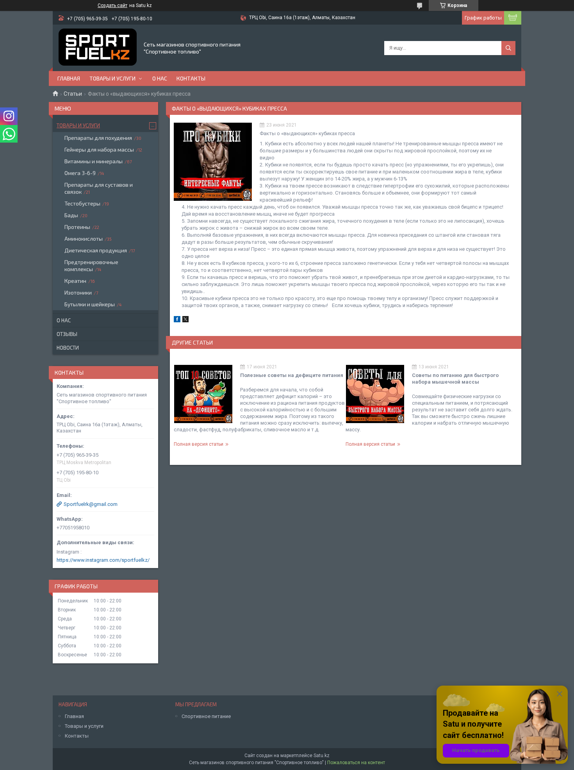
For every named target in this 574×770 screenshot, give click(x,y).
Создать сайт (112, 5)
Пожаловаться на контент (356, 762)
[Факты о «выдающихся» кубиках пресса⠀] (213, 162)
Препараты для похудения (98, 137)
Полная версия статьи (198, 444)
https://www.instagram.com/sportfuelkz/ (103, 560)
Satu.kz (322, 755)
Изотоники (78, 292)
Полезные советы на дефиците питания (291, 375)
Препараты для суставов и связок (98, 188)
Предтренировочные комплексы (91, 265)
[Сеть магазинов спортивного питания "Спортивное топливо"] (98, 48)
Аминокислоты (83, 238)
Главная (68, 78)
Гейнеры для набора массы (99, 149)
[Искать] (508, 48)
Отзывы (67, 334)
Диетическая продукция (95, 250)
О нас (159, 78)
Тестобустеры (82, 203)
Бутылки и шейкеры (89, 304)
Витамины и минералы (93, 161)
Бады (71, 215)
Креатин (75, 280)
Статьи (73, 94)
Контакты (190, 78)
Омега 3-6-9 (80, 173)
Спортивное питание (206, 716)
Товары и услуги (112, 78)
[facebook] (177, 320)
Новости (68, 348)
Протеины (77, 226)
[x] (185, 320)
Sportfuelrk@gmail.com (91, 504)
